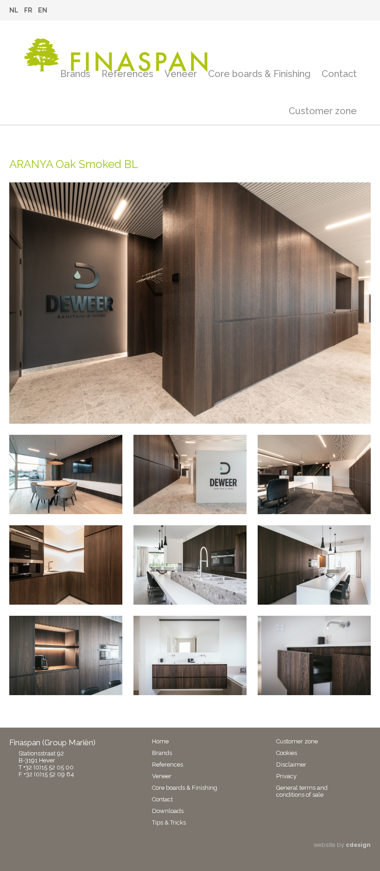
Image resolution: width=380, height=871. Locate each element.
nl (14, 10)
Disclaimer (291, 764)
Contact (339, 73)
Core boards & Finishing (259, 73)
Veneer (181, 73)
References (127, 73)
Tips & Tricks (169, 822)
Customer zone (323, 110)
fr (28, 10)
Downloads (168, 810)
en (42, 10)
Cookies (286, 752)
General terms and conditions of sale (302, 791)
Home (160, 741)
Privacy (286, 776)
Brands (75, 73)
